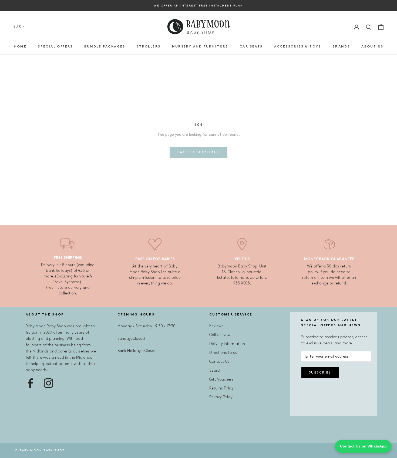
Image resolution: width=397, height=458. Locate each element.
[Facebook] (30, 383)
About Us (372, 46)
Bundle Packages (104, 46)
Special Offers (55, 46)
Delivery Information (227, 343)
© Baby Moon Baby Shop (40, 450)
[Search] (369, 27)
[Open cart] (380, 27)
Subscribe (320, 372)
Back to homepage (198, 152)
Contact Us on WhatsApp (363, 446)
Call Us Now (220, 335)
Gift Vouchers (221, 379)
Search (215, 370)
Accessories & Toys (297, 46)
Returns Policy (221, 388)
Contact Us (219, 361)
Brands (341, 46)
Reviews (216, 326)
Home (20, 46)
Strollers (149, 46)
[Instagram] (48, 383)
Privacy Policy (221, 397)
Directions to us (223, 352)
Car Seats (251, 46)
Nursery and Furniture (200, 46)
